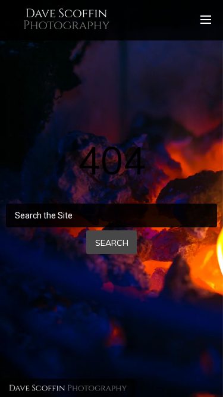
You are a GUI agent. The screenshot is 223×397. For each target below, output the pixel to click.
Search (111, 242)
